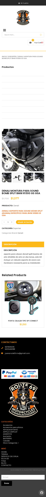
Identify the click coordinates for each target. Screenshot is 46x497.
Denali (16, 205)
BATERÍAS (6, 109)
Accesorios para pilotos (12, 79)
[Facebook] (42, 493)
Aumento (6, 103)
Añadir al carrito (25, 222)
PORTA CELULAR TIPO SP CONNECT (23, 321)
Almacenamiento (9, 85)
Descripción (10, 244)
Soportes (12, 56)
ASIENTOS (6, 97)
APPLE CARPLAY (9, 91)
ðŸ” (6, 166)
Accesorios (6, 73)
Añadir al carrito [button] (23, 311)
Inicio (4, 56)
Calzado (5, 115)
